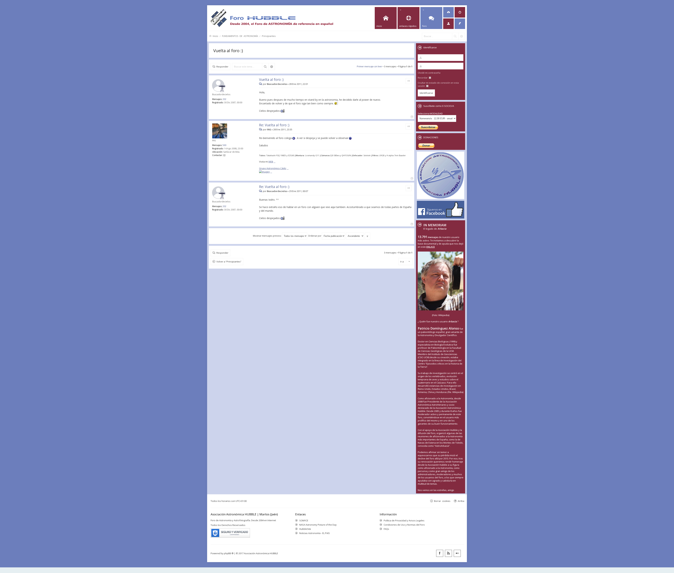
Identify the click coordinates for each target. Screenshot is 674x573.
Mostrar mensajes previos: (267, 235)
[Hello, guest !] (448, 23)
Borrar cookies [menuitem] (442, 501)
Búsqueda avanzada (271, 66)
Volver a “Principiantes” (228, 261)
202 (224, 99)
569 (224, 145)
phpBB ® (229, 553)
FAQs (386, 528)
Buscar (265, 66)
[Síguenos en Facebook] (439, 553)
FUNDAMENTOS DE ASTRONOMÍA (240, 36)
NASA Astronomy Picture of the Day (318, 524)
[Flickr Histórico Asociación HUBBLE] (457, 553)
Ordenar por (315, 235)
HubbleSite (305, 528)
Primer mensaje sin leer (369, 66)
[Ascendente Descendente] (355, 235)
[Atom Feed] (448, 553)
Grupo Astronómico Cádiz (272, 168)
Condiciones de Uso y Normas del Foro (404, 524)
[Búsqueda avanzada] (461, 36)
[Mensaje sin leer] (261, 84)
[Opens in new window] (265, 171)
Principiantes (269, 36)
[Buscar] (455, 36)
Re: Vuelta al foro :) (274, 125)
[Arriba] (411, 116)
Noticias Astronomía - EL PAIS (314, 533)
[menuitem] (448, 12)
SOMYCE (303, 520)
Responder (222, 66)
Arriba (461, 501)
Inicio (215, 36)
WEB (270, 161)
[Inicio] (272, 18)
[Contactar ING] (224, 155)
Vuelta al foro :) (228, 50)
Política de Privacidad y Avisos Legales (404, 520)
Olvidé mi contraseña (429, 72)
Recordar (423, 77)
